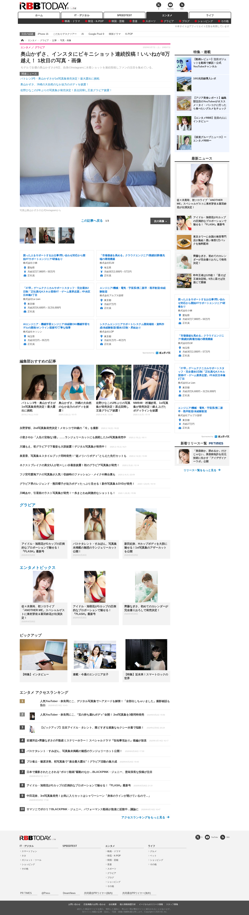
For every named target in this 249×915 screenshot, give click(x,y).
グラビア (169, 21)
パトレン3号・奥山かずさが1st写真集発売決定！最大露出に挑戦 (59, 78)
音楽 (134, 21)
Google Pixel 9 (96, 34)
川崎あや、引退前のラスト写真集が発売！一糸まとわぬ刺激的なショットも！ (78, 492)
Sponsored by (148, 353)
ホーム (39, 15)
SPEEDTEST (124, 15)
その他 (225, 21)
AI (82, 34)
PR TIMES (26, 893)
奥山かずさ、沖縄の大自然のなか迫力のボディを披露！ (54, 84)
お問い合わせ (74, 904)
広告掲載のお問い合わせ (94, 904)
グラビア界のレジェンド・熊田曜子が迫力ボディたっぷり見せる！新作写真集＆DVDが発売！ (87, 483)
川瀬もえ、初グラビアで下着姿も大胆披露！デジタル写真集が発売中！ (73, 446)
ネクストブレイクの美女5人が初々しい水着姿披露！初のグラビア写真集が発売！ (79, 465)
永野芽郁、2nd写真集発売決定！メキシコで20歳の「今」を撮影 (69, 427)
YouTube (214, 837)
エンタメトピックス (38, 567)
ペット (153, 855)
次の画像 (159, 221)
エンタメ (167, 15)
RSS (228, 837)
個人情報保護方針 (128, 904)
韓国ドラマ (115, 34)
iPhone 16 (43, 34)
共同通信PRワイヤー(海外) (136, 893)
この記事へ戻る (95, 220)
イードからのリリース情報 (151, 904)
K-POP (129, 34)
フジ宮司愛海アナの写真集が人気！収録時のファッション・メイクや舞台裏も (77, 474)
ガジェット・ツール (31, 860)
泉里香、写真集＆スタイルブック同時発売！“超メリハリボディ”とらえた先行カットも (83, 455)
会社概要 (113, 904)
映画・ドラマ (72, 21)
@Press (46, 893)
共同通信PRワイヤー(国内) (98, 893)
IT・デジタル (82, 15)
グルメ (153, 851)
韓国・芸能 (118, 21)
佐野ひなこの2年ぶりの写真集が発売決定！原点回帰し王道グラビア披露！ (66, 90)
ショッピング (205, 21)
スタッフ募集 (172, 904)
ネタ (24, 855)
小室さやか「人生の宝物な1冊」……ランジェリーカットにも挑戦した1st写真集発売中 (83, 437)
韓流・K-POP (96, 21)
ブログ (186, 21)
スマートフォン (29, 851)
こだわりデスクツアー (65, 34)
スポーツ (150, 21)
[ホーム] (22, 40)
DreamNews (69, 893)
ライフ (210, 15)
